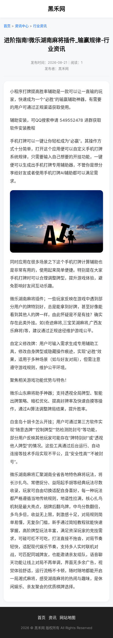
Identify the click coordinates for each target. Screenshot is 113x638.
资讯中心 (22, 26)
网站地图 (67, 617)
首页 (7, 26)
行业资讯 (40, 26)
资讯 (52, 617)
